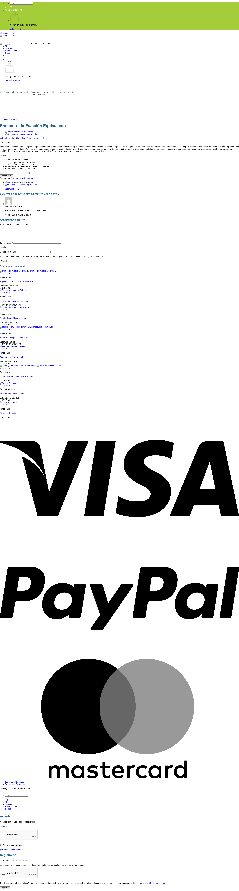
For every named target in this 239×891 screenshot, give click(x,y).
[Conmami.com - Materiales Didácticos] (7, 34)
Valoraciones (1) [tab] (12, 189)
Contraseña (6, 826)
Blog (7, 802)
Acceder (19, 845)
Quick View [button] (5, 273)
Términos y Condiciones (16, 782)
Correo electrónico (9, 252)
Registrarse (5, 888)
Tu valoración (6, 243)
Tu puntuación (7, 225)
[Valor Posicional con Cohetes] (20, 132)
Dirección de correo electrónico (14, 860)
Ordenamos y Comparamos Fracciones (17, 376)
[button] (8, 8)
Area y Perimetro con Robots (12, 394)
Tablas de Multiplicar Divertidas (14, 338)
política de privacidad (156, 883)
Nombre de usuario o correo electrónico (18, 822)
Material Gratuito (12, 807)
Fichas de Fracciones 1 (10, 413)
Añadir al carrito (6, 176)
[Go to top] (1, 791)
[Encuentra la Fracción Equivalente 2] (22, 134)
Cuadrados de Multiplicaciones (13, 318)
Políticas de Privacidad (15, 784)
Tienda (8, 809)
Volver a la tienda (17, 29)
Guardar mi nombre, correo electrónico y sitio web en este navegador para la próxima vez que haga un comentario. (53, 257)
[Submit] (11, 6)
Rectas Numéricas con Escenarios (15, 301)
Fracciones (16, 178)
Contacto (9, 804)
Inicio (2, 120)
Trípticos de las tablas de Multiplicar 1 (16, 282)
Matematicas (11, 120)
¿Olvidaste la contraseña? (11, 850)
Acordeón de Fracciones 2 (11, 357)
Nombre (4, 247)
